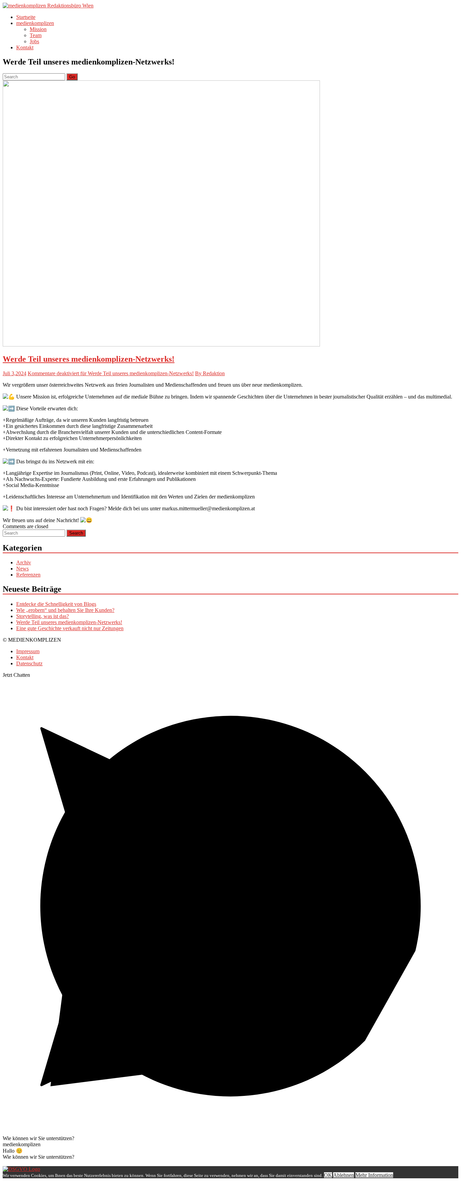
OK (328, 1175)
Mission (38, 29)
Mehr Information (374, 1175)
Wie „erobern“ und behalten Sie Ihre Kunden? (65, 610)
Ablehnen (343, 1175)
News (22, 568)
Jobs (34, 41)
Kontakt (24, 47)
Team (36, 35)
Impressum (27, 651)
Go (72, 76)
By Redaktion (210, 373)
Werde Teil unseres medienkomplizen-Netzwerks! (88, 359)
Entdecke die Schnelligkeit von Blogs (56, 604)
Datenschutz (29, 663)
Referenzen (28, 574)
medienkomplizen (35, 23)
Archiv (23, 562)
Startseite (25, 17)
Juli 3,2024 (14, 373)
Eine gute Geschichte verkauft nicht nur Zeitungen (70, 628)
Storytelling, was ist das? (42, 616)
